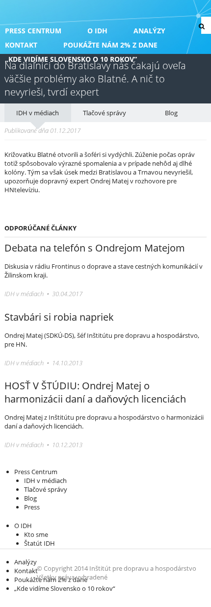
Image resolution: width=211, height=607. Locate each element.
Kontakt (21, 45)
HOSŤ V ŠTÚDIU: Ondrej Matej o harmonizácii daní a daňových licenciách (95, 392)
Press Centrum (33, 30)
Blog (171, 112)
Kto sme (36, 534)
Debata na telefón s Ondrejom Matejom (94, 247)
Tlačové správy (104, 112)
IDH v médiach (37, 112)
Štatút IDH (39, 543)
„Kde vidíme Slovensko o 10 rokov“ (71, 59)
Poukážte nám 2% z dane (110, 45)
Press (32, 507)
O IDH (97, 30)
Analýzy (149, 30)
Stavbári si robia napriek (59, 317)
